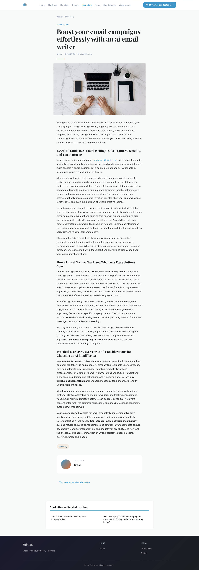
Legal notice (146, 548)
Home (42, 5)
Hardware (52, 5)
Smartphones (109, 5)
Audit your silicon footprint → (160, 5)
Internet (75, 5)
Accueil (60, 17)
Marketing (87, 5)
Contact (144, 553)
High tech (64, 5)
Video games (125, 5)
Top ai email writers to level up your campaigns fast (68, 518)
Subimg (28, 544)
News (97, 5)
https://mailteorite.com (105, 160)
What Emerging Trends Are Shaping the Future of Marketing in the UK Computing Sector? (123, 519)
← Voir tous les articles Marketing (73, 482)
